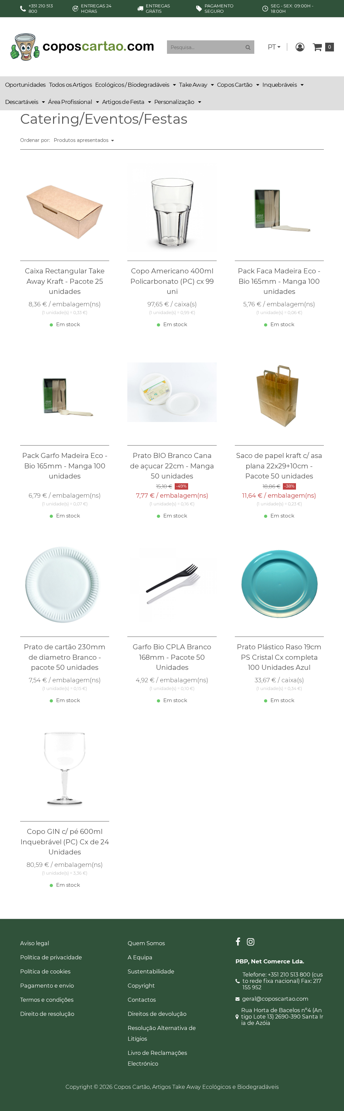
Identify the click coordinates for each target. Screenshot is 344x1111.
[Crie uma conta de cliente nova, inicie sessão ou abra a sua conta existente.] (300, 47)
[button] (135, 84)
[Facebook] (238, 943)
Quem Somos (146, 943)
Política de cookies (45, 971)
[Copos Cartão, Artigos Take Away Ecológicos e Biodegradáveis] (82, 46)
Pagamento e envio (47, 985)
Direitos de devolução (157, 1013)
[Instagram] (250, 943)
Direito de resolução (47, 1013)
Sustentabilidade (151, 971)
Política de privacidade (51, 957)
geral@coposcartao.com (275, 999)
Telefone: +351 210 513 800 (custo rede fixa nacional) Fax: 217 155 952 (283, 981)
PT (272, 47)
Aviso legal (34, 943)
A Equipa (140, 957)
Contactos (142, 999)
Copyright (141, 985)
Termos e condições (47, 999)
